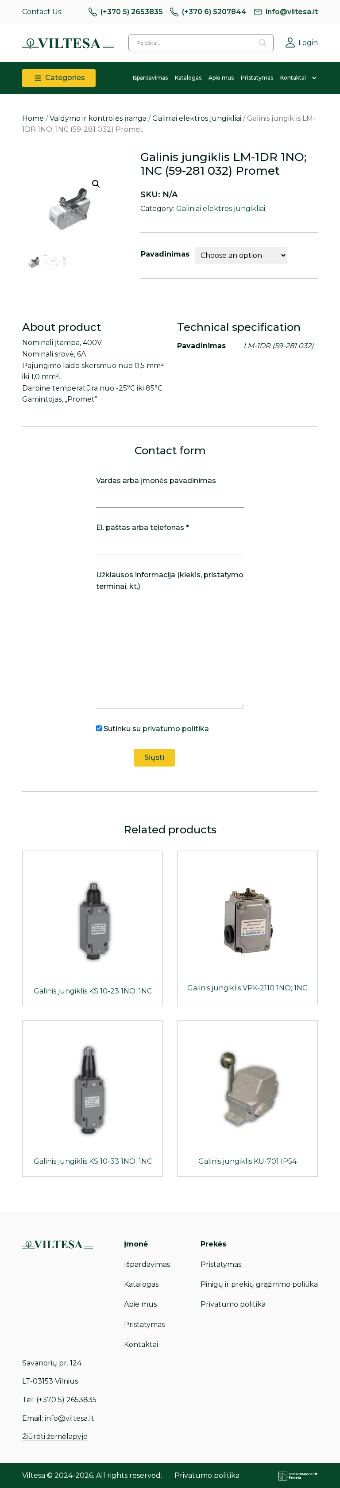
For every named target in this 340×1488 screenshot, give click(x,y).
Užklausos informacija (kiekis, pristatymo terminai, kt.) (169, 581)
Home (33, 118)
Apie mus (221, 77)
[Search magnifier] (262, 43)
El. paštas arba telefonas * (142, 527)
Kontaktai (293, 77)
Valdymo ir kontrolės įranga (98, 118)
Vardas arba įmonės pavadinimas (156, 480)
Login (308, 42)
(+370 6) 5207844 (214, 12)
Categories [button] (64, 77)
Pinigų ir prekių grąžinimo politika (259, 1284)
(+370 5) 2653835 (131, 12)
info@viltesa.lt (292, 12)
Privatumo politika (233, 1304)
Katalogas (188, 77)
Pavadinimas (165, 254)
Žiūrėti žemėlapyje (55, 1436)
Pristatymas (257, 77)
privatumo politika (176, 729)
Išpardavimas (150, 77)
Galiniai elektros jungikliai (196, 118)
